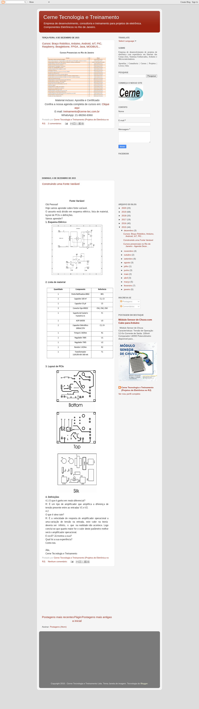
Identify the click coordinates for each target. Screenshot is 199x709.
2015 (124, 227)
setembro (128, 259)
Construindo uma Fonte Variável (61, 183)
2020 (124, 208)
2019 (124, 212)
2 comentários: (55, 123)
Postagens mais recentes (58, 617)
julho (126, 266)
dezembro (129, 230)
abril (126, 278)
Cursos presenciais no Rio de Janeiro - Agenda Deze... (136, 245)
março (127, 282)
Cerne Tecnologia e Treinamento (81, 17)
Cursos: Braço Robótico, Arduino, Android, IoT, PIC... (138, 235)
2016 (124, 223)
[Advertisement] (77, 152)
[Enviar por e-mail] (71, 123)
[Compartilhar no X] (77, 123)
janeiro (127, 289)
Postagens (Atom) (58, 627)
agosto (127, 263)
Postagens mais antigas (97, 617)
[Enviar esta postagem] (66, 123)
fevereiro (128, 286)
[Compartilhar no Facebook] (79, 123)
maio (126, 274)
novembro (129, 251)
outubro (128, 255)
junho (127, 270)
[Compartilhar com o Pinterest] (82, 123)
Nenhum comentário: (58, 561)
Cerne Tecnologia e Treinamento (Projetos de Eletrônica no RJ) (137, 388)
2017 (124, 220)
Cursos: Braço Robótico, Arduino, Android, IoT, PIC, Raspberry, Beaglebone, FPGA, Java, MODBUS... (72, 45)
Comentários (128, 306)
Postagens (127, 301)
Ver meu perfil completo (129, 394)
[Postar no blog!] (74, 123)
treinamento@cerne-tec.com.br (81, 111)
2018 (124, 216)
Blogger (144, 683)
